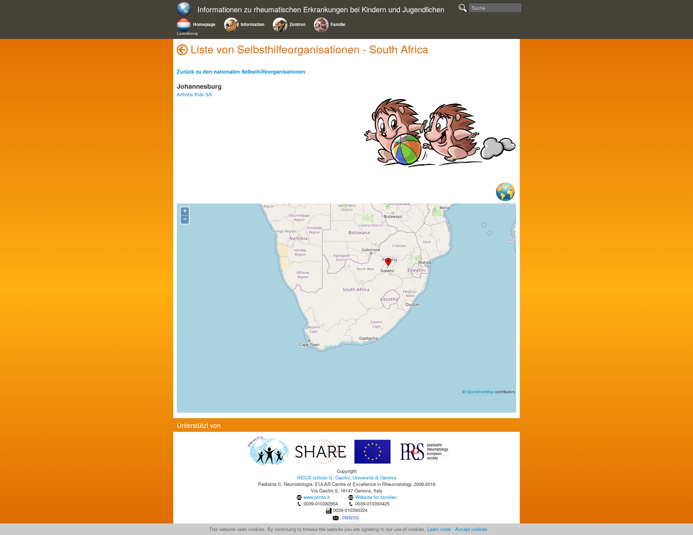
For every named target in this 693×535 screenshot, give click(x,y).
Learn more (439, 529)
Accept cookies (471, 529)
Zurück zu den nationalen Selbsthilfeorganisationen (241, 71)
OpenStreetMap (480, 391)
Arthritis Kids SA (194, 94)
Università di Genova (374, 477)
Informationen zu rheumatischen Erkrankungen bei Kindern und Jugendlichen (320, 9)
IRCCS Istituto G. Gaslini (323, 477)
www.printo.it (317, 497)
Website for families (376, 497)
